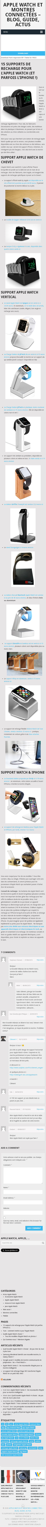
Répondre (40, 960)
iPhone (37, 1434)
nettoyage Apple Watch (18, 1441)
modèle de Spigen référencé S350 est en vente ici (24, 220)
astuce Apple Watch (9, 1431)
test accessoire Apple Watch (12, 1455)
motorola (5, 1441)
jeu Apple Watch (7, 1438)
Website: (6, 1208)
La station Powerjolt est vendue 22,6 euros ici (23, 504)
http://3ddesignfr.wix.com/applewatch (23, 1075)
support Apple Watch (9, 1451)
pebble (37, 1441)
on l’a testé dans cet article (33, 306)
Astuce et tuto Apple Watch (15, 1303)
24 (3, 1424)
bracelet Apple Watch (9, 1434)
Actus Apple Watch (10, 1294)
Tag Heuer (23, 1451)
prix (3, 1445)
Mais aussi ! (7, 1309)
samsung (23, 1448)
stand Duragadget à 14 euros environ (19, 547)
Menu (5, 32)
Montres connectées (10, 1313)
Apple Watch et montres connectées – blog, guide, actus (23, 14)
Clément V (13, 1039)
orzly (31, 1441)
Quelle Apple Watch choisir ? (13, 1334)
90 (7, 1424)
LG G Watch (24, 1438)
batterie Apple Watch (25, 1431)
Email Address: (9, 1198)
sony (40, 1448)
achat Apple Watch (21, 1424)
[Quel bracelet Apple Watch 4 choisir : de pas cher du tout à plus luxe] (8, 1476)
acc (11, 1424)
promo (9, 1445)
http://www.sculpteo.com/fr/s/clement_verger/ (26, 1068)
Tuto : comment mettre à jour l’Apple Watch (18, 1331)
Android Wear (35, 1424)
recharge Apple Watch (10, 1448)
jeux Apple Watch (11, 1306)
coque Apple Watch (26, 1434)
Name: (6, 1187)
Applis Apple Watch (12, 1300)
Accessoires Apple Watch (14, 1297)
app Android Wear (13, 1427)
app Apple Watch (28, 1427)
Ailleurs (7, 1380)
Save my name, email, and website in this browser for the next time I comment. (22, 1222)
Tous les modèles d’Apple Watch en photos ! (21, 1336)
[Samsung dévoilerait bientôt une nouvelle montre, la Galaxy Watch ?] (23, 1476)
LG (17, 1438)
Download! (23, 53)
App (3, 1427)
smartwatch (32, 1448)
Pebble (5, 1316)
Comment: (7, 1165)
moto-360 (34, 1438)
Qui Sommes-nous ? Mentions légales (16, 1339)
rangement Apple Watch (22, 1445)
